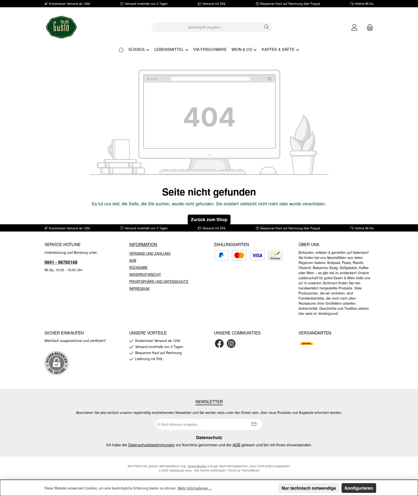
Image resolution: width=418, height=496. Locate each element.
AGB (132, 260)
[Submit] (254, 424)
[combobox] (206, 27)
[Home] (121, 49)
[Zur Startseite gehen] (61, 27)
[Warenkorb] (368, 27)
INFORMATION (143, 244)
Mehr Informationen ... (195, 488)
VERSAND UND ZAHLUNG (150, 253)
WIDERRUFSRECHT (145, 274)
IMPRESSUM (139, 288)
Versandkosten (197, 466)
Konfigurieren (359, 488)
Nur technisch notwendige (309, 488)
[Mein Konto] (354, 27)
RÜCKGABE (138, 267)
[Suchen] (266, 27)
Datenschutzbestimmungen (151, 444)
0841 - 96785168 (61, 262)
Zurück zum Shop (209, 219)
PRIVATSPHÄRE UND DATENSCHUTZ (158, 281)
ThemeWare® (250, 470)
